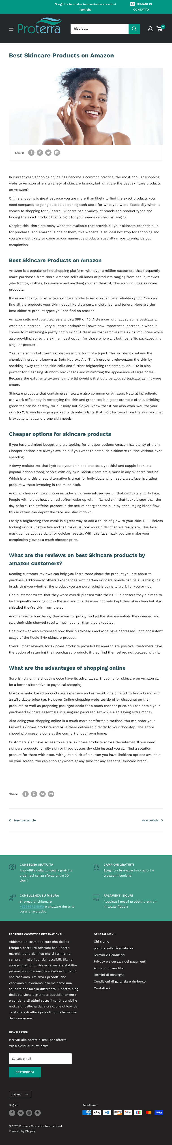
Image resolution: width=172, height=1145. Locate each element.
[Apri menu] (11, 29)
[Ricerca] (134, 29)
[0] (159, 28)
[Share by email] (57, 152)
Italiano (16, 1094)
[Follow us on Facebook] (12, 1113)
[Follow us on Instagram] (29, 1113)
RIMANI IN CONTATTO (142, 6)
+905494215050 (32, 906)
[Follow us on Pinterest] (37, 1113)
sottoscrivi (25, 1072)
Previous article (24, 820)
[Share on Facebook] (31, 152)
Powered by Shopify (22, 1131)
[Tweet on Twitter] (48, 152)
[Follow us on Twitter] (20, 1113)
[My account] (150, 28)
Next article (150, 820)
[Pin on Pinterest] (40, 152)
